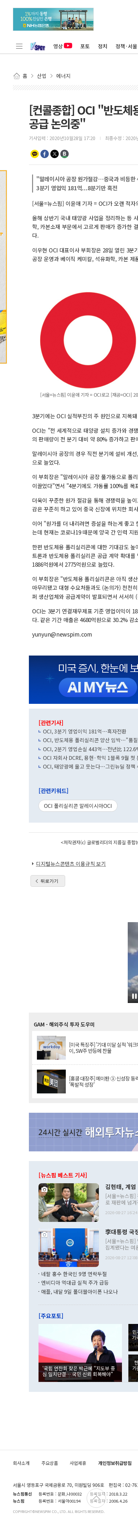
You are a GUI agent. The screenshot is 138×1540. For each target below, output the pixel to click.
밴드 (64, 154)
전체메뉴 (19, 46)
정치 (103, 46)
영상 (58, 46)
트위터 (54, 154)
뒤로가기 (49, 880)
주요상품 (49, 1463)
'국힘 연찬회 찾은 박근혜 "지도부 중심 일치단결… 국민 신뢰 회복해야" (78, 1371)
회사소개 (21, 1463)
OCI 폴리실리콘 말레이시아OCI (78, 805)
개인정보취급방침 (115, 1463)
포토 (85, 46)
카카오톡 (34, 154)
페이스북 (44, 154)
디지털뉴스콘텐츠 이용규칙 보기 (71, 863)
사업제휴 (78, 1463)
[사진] (69, 1201)
